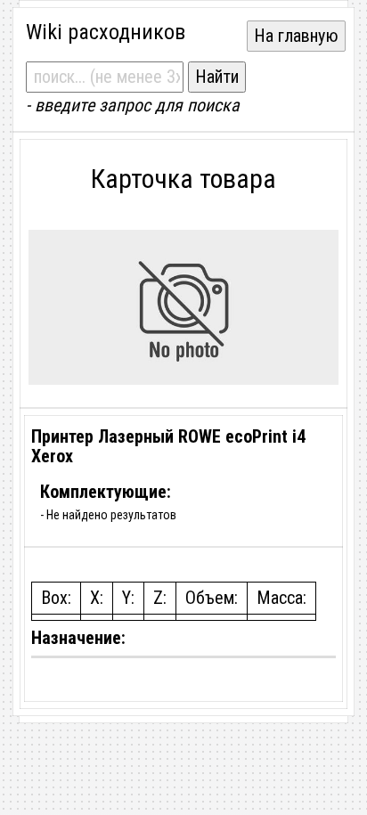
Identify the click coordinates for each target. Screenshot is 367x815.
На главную (296, 35)
